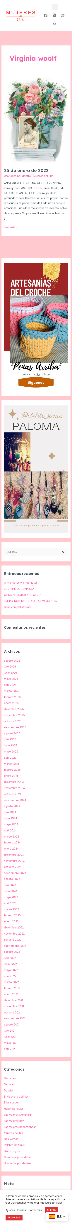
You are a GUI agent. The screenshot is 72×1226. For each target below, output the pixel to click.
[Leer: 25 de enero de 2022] (36, 119)
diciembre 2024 (14, 782)
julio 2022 (10, 958)
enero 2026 (11, 703)
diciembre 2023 (14, 855)
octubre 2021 (12, 1012)
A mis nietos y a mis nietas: (21, 583)
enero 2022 (11, 994)
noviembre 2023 (14, 861)
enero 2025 (11, 776)
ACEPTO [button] (51, 1210)
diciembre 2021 (13, 1000)
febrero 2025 (12, 770)
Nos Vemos (11, 1139)
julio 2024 (10, 812)
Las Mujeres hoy (14, 1121)
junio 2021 (10, 1037)
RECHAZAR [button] (14, 1217)
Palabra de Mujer (14, 1145)
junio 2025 (10, 745)
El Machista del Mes (16, 1096)
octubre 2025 (12, 721)
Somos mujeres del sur (18, 1157)
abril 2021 (10, 1049)
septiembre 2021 (14, 1018)
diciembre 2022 (14, 927)
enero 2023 (11, 921)
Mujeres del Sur (13, 1133)
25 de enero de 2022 (26, 170)
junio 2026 (10, 673)
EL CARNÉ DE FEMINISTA (19, 589)
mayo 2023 (11, 897)
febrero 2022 (12, 988)
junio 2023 (10, 891)
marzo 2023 (11, 909)
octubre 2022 (12, 940)
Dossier (8, 1090)
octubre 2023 (12, 867)
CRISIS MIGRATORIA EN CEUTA (23, 595)
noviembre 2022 (14, 933)
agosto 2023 (12, 879)
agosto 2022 (12, 952)
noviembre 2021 (14, 1006)
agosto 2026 (12, 661)
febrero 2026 (12, 697)
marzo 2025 (11, 764)
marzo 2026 (11, 691)
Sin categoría (12, 1151)
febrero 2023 (12, 915)
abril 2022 (10, 976)
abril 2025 (10, 758)
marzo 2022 (11, 982)
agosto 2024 (12, 806)
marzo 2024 (11, 836)
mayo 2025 (11, 751)
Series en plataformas (18, 607)
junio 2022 (10, 964)
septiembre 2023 (15, 873)
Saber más (35, 1210)
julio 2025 (10, 739)
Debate (9, 1084)
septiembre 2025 (15, 727)
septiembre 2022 (15, 946)
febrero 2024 (12, 842)
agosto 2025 (12, 733)
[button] (55, 7)
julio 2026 (10, 666)
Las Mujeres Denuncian (18, 1115)
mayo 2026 (11, 679)
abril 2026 (10, 685)
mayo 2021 (10, 1043)
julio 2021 (9, 1031)
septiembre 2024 (15, 800)
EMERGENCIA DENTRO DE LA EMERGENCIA (30, 601)
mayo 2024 (11, 824)
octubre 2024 (13, 794)
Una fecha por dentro (17, 176)
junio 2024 (10, 818)
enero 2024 (11, 848)
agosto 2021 (11, 1024)
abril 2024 (10, 830)
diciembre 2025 (14, 709)
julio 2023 (10, 885)
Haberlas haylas (13, 1108)
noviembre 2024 (14, 788)
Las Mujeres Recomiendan (20, 1127)
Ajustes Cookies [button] (16, 1210)
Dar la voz (10, 1078)
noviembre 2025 (14, 715)
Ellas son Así (11, 1102)
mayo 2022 (11, 970)
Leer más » (11, 227)
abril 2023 (10, 903)
